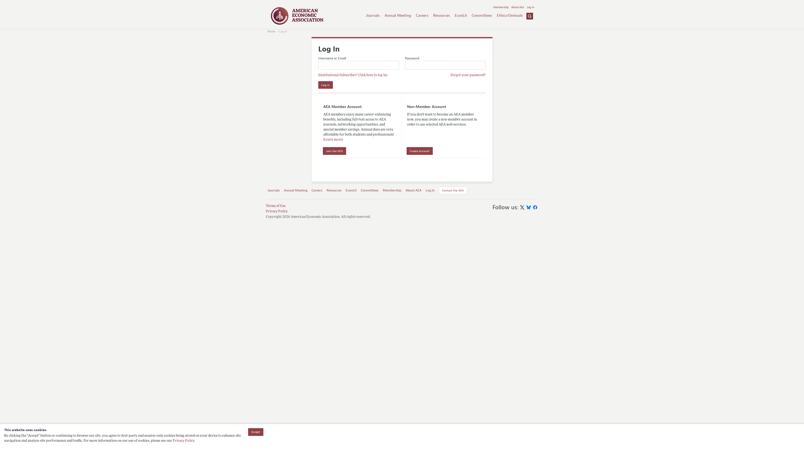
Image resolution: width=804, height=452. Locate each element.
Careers (422, 15)
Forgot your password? (468, 75)
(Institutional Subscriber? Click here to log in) (352, 75)
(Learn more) (333, 139)
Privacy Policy (183, 441)
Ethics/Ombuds (510, 15)
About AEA (517, 7)
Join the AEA (334, 151)
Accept (255, 432)
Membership (501, 7)
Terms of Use (276, 206)
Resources (441, 15)
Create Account (420, 151)
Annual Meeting (398, 15)
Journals (373, 15)
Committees (482, 15)
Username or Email (332, 58)
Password (412, 58)
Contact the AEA (453, 190)
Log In (530, 7)
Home (271, 31)
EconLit (461, 15)
